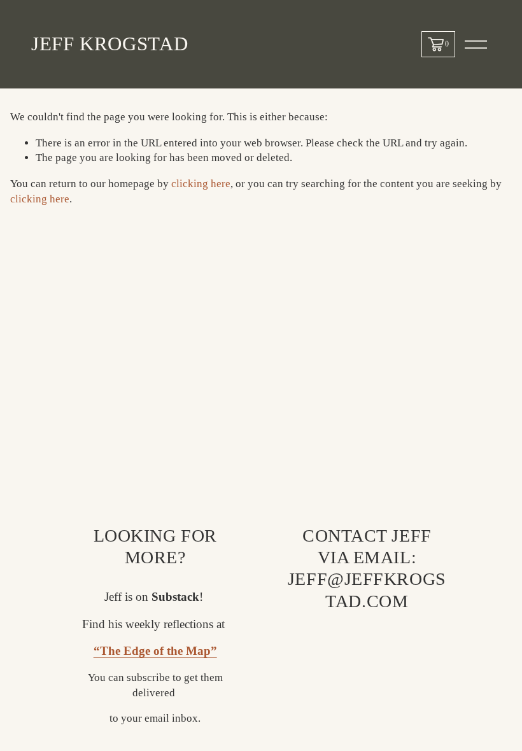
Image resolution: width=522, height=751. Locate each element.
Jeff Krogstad (109, 44)
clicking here (200, 184)
